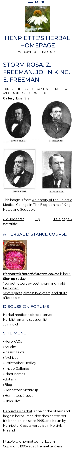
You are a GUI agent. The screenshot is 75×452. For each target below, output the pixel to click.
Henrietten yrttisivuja (22, 390)
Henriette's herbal (17, 411)
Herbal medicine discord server (28, 315)
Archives (11, 358)
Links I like (13, 401)
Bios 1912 (23, 98)
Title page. (62, 219)
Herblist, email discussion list (25, 319)
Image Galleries (17, 368)
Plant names (15, 374)
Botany (10, 379)
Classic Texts (14, 352)
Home (7, 88)
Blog (8, 385)
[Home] (37, 19)
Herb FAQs (13, 341)
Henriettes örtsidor (20, 396)
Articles (10, 347)
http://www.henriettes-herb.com (29, 441)
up (37, 219)
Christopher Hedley (20, 363)
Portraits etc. (36, 92)
